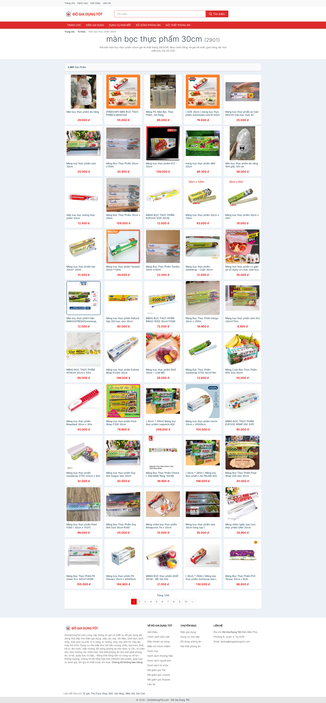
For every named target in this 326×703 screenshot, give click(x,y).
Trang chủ (70, 3)
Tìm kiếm (218, 14)
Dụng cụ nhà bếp (120, 25)
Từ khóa (81, 31)
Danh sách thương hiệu (160, 655)
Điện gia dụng (95, 25)
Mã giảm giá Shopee (158, 679)
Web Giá (130, 693)
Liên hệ (107, 3)
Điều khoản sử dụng (158, 641)
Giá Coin (140, 693)
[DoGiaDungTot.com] (84, 14)
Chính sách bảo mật (158, 636)
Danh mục (82, 3)
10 (186, 601)
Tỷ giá (86, 693)
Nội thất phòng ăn (178, 25)
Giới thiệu (95, 3)
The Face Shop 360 (102, 693)
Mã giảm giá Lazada (158, 674)
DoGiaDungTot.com (158, 699)
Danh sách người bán (159, 660)
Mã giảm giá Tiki (156, 670)
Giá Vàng (119, 693)
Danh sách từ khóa (157, 665)
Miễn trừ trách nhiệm (158, 646)
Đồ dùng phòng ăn (148, 25)
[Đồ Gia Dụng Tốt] (81, 628)
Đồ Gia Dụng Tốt (180, 699)
